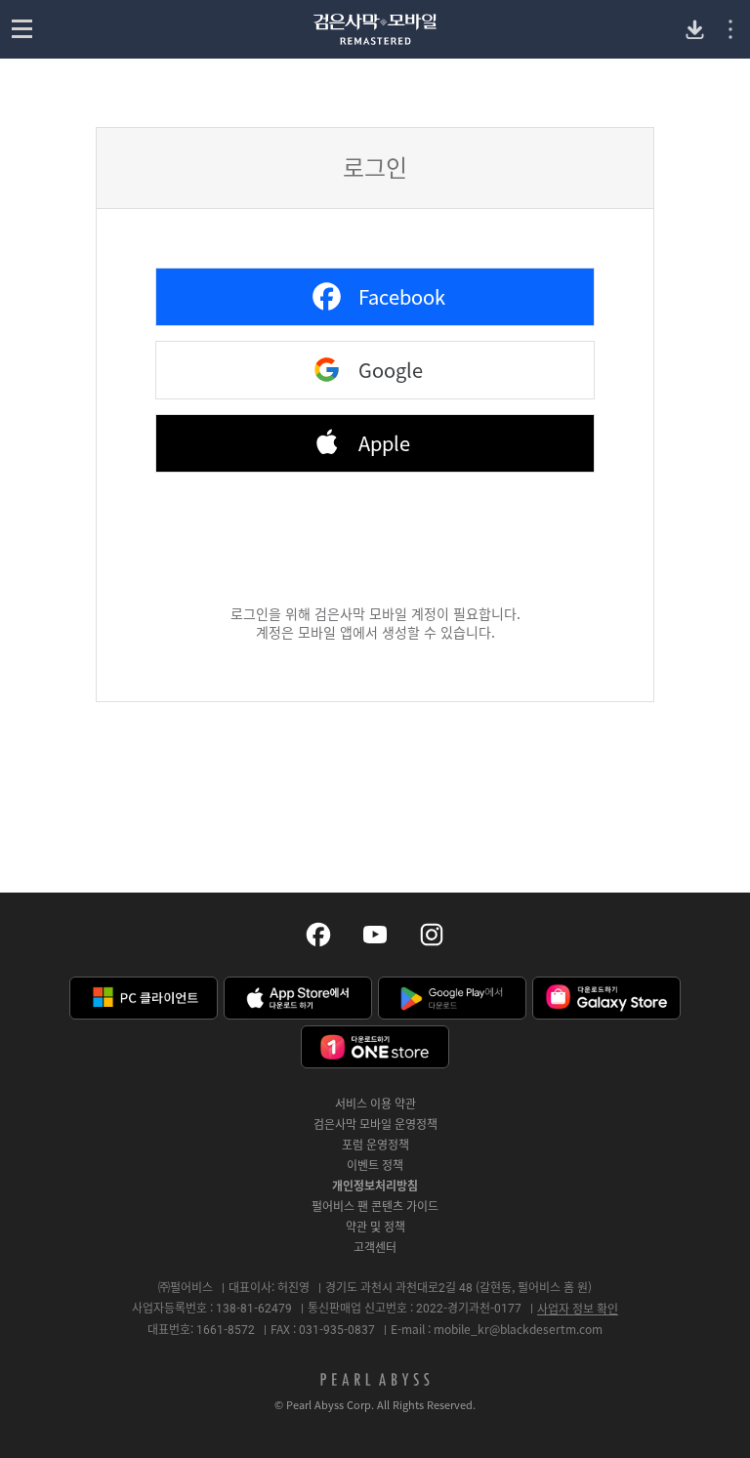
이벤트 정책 (375, 1165)
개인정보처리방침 (375, 1185)
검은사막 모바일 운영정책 (375, 1124)
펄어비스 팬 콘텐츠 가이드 (375, 1206)
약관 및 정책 (375, 1226)
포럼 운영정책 (375, 1144)
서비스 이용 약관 (375, 1103)
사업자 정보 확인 (577, 1308)
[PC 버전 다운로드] (695, 30)
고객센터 (375, 1247)
